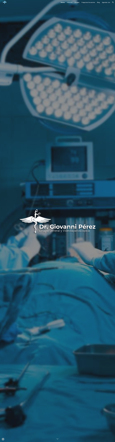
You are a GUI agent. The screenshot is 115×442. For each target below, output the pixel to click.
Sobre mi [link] (69, 2)
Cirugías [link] (77, 2)
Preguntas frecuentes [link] (88, 2)
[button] (113, 2)
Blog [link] (98, 2)
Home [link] (63, 2)
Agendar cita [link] (106, 2)
